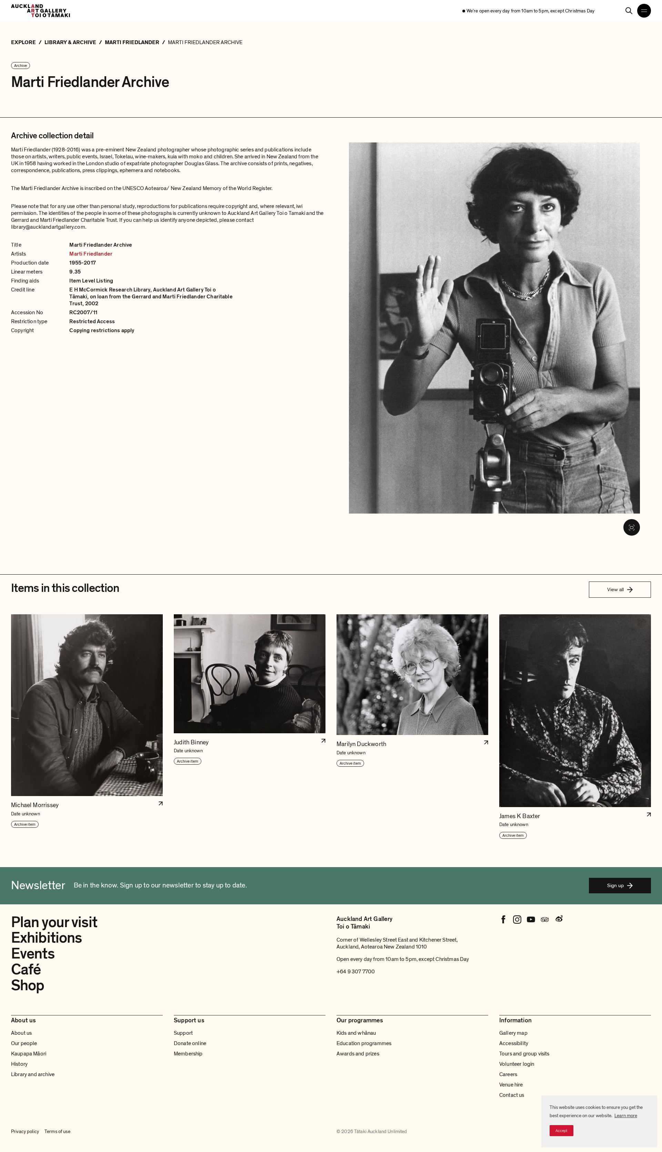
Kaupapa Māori (28, 1053)
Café (26, 970)
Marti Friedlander (90, 253)
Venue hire (511, 1085)
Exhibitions (46, 938)
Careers (508, 1074)
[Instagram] (517, 919)
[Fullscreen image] (631, 527)
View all (615, 589)
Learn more (625, 1115)
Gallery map (513, 1033)
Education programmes (364, 1043)
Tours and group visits (524, 1053)
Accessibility (513, 1043)
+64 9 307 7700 (356, 971)
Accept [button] (561, 1130)
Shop (27, 985)
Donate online (190, 1043)
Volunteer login (516, 1064)
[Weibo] (558, 919)
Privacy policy (25, 1131)
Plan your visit (54, 922)
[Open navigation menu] (644, 11)
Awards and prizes (358, 1053)
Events (32, 954)
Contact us (511, 1095)
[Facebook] (503, 919)
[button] (87, 726)
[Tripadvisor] (545, 919)
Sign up (615, 885)
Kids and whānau (356, 1033)
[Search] (629, 11)
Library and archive (32, 1074)
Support (183, 1033)
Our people (24, 1043)
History (19, 1064)
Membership (188, 1053)
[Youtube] (531, 919)
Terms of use (57, 1131)
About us (21, 1033)
